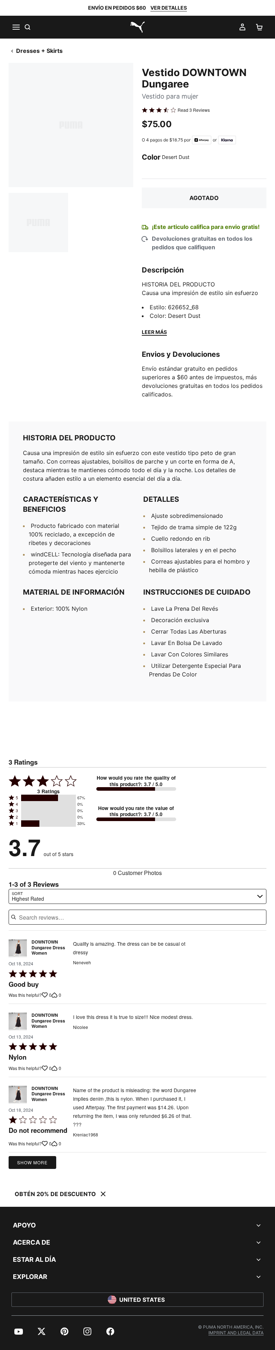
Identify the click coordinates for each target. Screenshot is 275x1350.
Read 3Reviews (194, 110)
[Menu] (16, 27)
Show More (32, 1162)
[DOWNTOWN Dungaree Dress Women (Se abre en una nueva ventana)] (18, 949)
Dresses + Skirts (39, 50)
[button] (48, 798)
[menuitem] (18, 1331)
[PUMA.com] (137, 27)
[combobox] (137, 896)
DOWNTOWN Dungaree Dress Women (48, 947)
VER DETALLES (168, 8)
